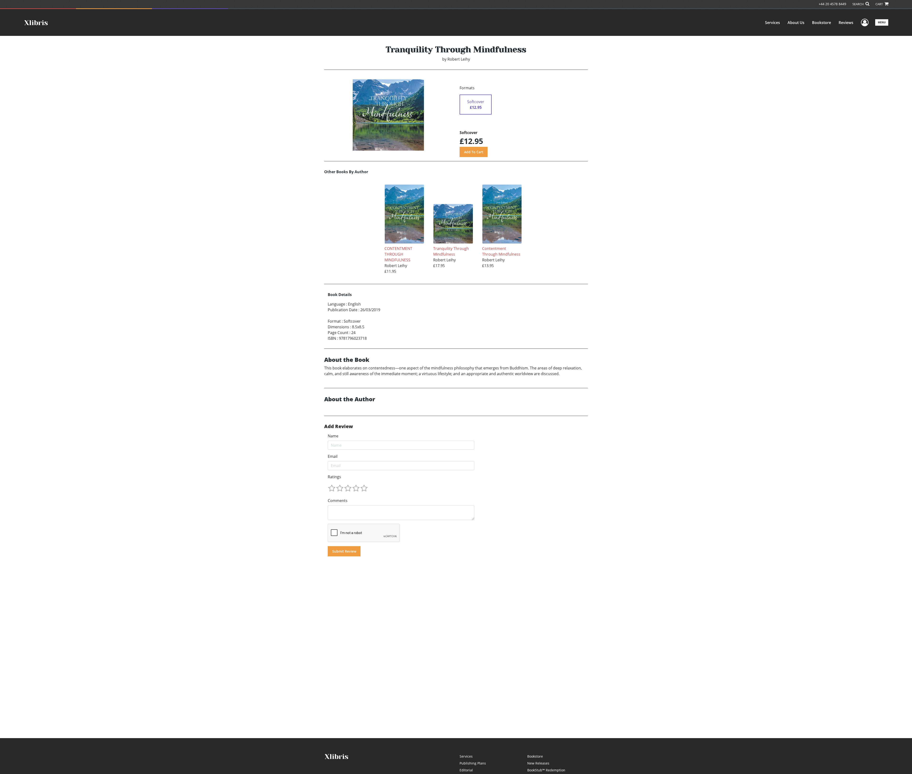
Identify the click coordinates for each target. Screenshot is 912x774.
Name (333, 436)
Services (772, 22)
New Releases (538, 763)
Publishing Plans (473, 763)
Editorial (466, 770)
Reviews (846, 22)
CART (879, 4)
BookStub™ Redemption (546, 770)
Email (332, 456)
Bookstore (821, 22)
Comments (337, 500)
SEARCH (858, 4)
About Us (796, 22)
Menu (882, 22)
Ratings (334, 476)
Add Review (338, 426)
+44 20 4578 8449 (832, 4)
